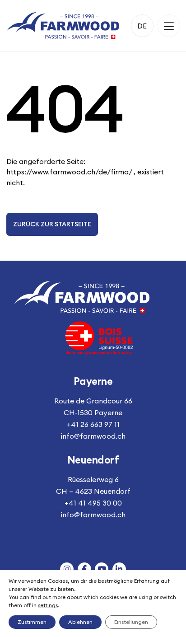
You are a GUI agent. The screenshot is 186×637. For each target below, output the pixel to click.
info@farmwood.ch (93, 435)
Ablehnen (80, 621)
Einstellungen (131, 621)
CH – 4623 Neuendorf (93, 491)
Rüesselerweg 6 (93, 479)
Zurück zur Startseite (52, 224)
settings (48, 605)
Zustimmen (32, 621)
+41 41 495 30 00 (93, 502)
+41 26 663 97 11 (93, 424)
